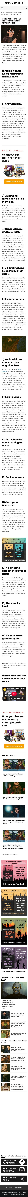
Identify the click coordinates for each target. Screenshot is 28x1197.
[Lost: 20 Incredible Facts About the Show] (5, 1034)
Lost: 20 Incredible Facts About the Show (18, 1034)
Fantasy (9, 854)
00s (6, 854)
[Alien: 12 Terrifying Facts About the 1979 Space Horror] (5, 1078)
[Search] (26, 8)
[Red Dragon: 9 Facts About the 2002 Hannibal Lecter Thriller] (5, 1068)
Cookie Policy (9, 1187)
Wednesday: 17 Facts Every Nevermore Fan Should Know (17, 1015)
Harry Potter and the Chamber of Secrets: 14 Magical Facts (13, 775)
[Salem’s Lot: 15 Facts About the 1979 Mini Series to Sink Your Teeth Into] (14, 990)
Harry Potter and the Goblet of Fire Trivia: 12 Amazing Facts (13, 798)
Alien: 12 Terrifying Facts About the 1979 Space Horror (18, 1077)
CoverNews (13, 1194)
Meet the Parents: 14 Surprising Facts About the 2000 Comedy (18, 1049)
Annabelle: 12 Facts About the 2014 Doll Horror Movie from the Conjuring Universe (17, 1087)
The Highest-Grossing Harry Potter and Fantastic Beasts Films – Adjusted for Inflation (13, 846)
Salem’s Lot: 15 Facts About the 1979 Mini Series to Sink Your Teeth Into (8, 1004)
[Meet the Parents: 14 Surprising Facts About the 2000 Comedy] (5, 1049)
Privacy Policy (19, 1187)
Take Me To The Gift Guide (14, 181)
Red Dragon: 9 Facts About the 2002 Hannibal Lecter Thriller (18, 1068)
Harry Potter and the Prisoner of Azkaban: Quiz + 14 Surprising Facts (14, 822)
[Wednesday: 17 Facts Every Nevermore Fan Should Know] (5, 1015)
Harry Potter (15, 854)
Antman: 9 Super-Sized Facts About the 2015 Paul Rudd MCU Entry (18, 1058)
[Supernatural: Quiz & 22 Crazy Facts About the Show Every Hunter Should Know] (5, 1024)
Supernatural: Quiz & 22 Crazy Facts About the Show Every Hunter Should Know (18, 1024)
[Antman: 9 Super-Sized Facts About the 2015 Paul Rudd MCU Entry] (5, 1059)
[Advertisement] (14, 1108)
